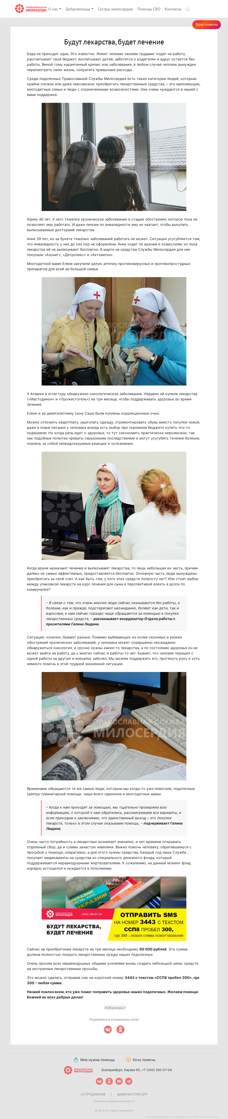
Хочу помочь (206, 24)
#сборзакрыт (115, 1008)
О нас (53, 9)
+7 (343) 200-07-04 (157, 1070)
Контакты (173, 9)
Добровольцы (78, 9)
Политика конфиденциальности (114, 1101)
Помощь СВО (148, 9)
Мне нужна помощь (97, 1059)
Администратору (132, 1094)
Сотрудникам (93, 1094)
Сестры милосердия (115, 9)
